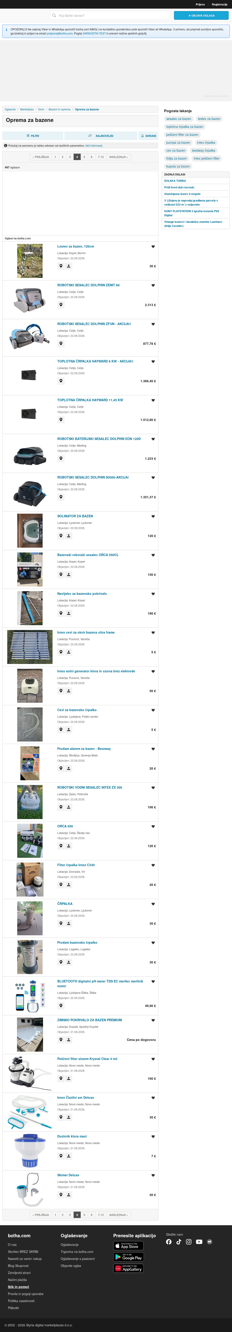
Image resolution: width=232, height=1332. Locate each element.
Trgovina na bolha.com (77, 1251)
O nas (12, 1244)
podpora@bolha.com (60, 33)
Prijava (200, 4)
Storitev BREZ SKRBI (23, 1251)
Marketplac (27, 109)
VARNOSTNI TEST (94, 33)
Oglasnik (10, 109)
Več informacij (93, 145)
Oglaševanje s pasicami (78, 1258)
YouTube (199, 1241)
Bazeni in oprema (59, 109)
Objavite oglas (71, 1265)
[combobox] (109, 15)
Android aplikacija (128, 1257)
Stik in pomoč (18, 1286)
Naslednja (118, 157)
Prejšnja (41, 157)
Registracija (219, 4)
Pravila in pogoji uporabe (26, 1293)
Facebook (169, 1241)
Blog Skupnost (18, 1265)
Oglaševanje (70, 1244)
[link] (61, 266)
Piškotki (13, 1307)
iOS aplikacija (128, 1245)
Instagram (188, 1241)
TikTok (178, 1241)
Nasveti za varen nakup (25, 1258)
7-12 (101, 157)
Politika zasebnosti (21, 1300)
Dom (41, 109)
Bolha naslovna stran (23, 15)
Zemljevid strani (19, 1272)
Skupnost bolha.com (209, 1241)
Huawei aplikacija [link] (128, 1268)
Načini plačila (17, 1279)
